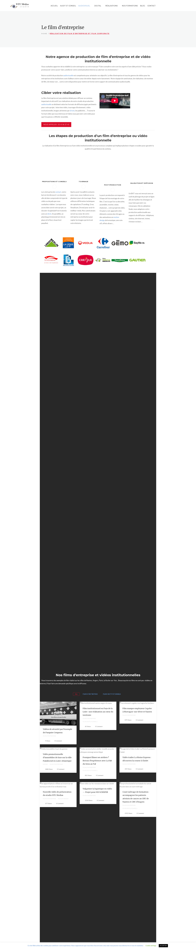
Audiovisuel (84, 6)
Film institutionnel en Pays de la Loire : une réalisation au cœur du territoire (98, 711)
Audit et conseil (68, 6)
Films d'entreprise (49, 736)
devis (49, 214)
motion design (63, 798)
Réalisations (111, 6)
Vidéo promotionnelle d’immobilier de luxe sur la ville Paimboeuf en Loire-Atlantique (57, 757)
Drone (45, 764)
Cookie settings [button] (150, 945)
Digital (97, 6)
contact (58, 192)
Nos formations (130, 6)
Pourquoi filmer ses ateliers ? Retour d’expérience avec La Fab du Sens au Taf (97, 760)
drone (72, 111)
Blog (142, 6)
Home (44, 34)
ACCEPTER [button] (163, 945)
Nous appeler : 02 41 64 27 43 (56, 124)
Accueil (54, 6)
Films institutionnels (90, 721)
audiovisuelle (68, 75)
